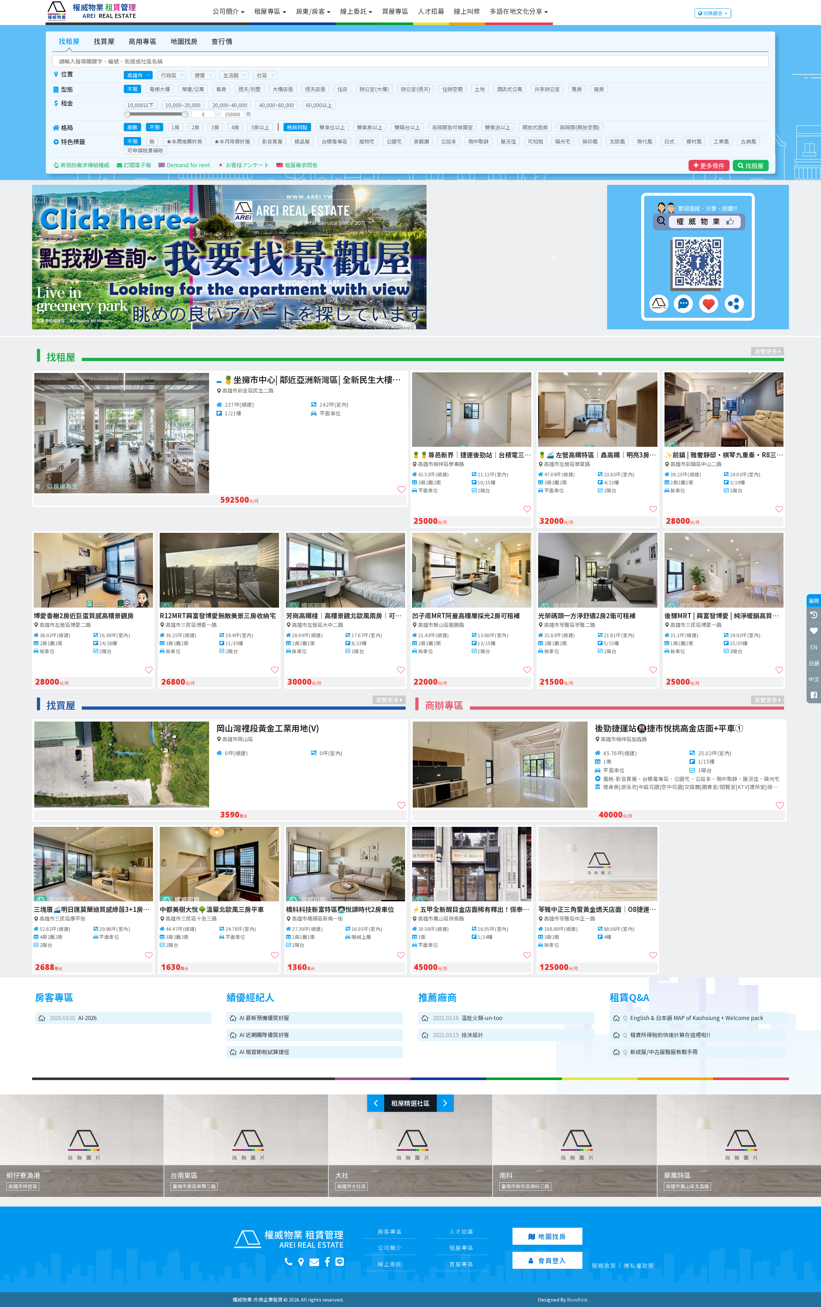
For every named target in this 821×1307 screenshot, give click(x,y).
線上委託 (353, 11)
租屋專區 (267, 11)
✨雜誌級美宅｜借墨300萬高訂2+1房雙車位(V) (304, 728)
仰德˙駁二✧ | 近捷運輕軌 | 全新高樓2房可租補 (724, 615)
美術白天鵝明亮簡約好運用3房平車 (588, 454)
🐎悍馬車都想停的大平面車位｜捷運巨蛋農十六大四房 (219, 909)
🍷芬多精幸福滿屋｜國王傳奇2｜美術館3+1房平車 (346, 909)
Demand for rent (188, 165)
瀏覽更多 (766, 351)
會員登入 (552, 1260)
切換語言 (713, 13)
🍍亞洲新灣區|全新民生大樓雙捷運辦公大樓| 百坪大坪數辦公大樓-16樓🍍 (219, 615)
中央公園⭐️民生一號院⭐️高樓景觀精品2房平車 (471, 454)
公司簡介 (226, 11)
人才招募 (431, 11)
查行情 (222, 41)
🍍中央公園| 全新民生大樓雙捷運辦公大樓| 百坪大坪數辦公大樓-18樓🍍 (724, 454)
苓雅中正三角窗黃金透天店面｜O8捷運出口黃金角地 (597, 909)
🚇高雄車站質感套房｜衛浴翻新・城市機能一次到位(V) (93, 909)
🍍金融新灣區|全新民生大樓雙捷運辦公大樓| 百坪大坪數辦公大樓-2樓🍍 (597, 615)
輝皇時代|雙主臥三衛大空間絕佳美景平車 (344, 615)
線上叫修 (467, 11)
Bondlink (577, 1299)
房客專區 (390, 1231)
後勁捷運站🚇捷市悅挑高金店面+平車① (669, 728)
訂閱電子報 (137, 165)
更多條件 (712, 165)
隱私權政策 (639, 1265)
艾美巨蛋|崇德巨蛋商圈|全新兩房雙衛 (87, 615)
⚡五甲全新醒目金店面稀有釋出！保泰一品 (471, 909)
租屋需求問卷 (301, 165)
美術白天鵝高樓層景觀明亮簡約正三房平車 (302, 379)
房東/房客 (310, 11)
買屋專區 (395, 11)
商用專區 (143, 41)
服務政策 (604, 1265)
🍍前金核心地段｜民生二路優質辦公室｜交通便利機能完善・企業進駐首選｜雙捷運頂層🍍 (471, 615)
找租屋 (69, 41)
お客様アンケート (247, 165)
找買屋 (104, 41)
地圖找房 (184, 41)
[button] (74, 257)
